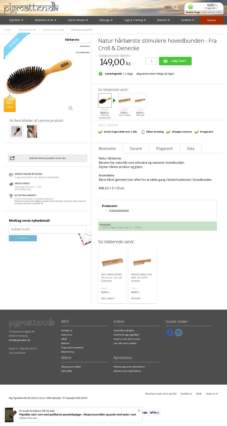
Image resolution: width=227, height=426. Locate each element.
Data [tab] (190, 148)
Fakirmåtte (66, 371)
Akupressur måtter (71, 366)
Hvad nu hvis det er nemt (127, 339)
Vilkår (64, 339)
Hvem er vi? (212, 393)
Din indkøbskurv (203, 6)
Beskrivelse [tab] (107, 148)
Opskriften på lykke (124, 330)
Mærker (65, 343)
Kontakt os (66, 330)
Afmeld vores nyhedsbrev (127, 371)
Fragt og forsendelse (72, 347)
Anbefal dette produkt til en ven (47, 158)
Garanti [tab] (136, 148)
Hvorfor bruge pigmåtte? (126, 334)
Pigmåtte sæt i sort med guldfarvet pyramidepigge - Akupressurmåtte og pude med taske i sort (77, 414)
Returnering (67, 351)
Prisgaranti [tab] (164, 148)
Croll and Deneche (119, 210)
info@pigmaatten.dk (19, 340)
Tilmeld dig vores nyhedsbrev (129, 366)
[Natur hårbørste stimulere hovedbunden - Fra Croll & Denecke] (39, 76)
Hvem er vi (66, 334)
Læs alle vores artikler (125, 343)
